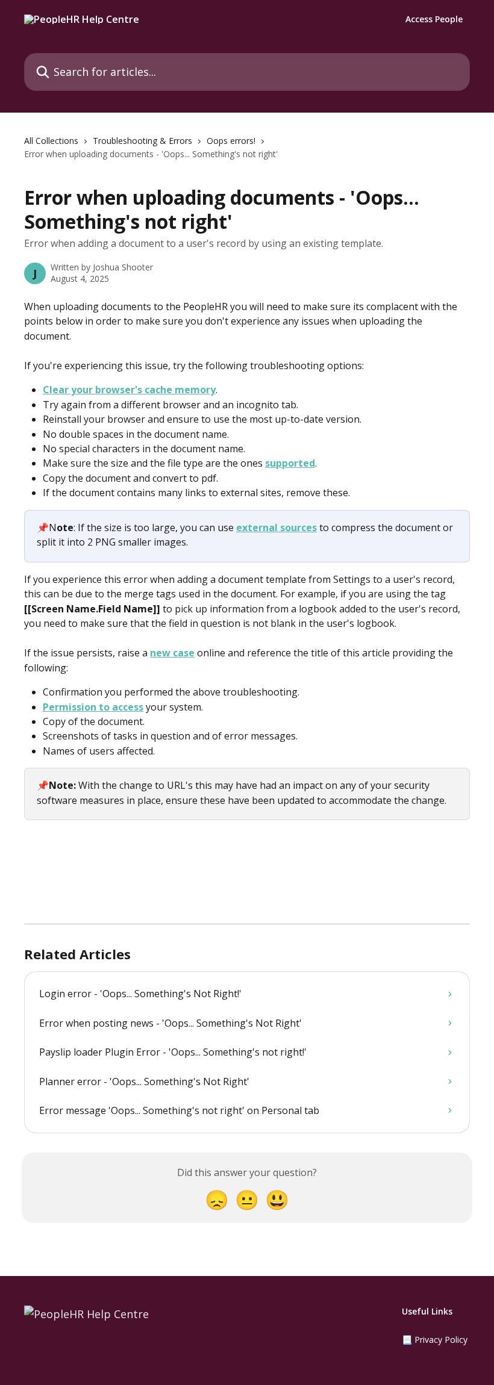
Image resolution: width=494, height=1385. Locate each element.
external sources (276, 527)
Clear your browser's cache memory (129, 389)
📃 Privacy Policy (434, 1339)
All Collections (51, 140)
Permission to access (93, 707)
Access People (434, 19)
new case (172, 652)
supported (290, 463)
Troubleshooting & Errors (142, 140)
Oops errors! (231, 140)
